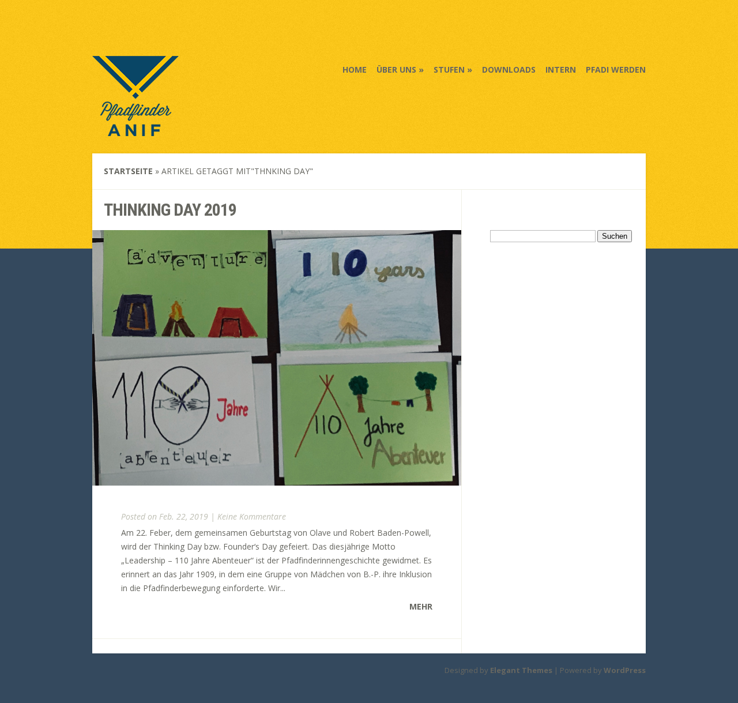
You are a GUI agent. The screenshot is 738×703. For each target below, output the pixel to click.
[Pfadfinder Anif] (135, 128)
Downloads (509, 69)
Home (354, 69)
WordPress (625, 670)
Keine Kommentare (251, 516)
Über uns (396, 69)
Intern (560, 69)
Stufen (449, 69)
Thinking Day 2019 (170, 210)
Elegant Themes (521, 670)
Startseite (128, 171)
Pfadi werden (616, 69)
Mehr (420, 606)
